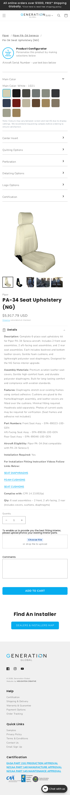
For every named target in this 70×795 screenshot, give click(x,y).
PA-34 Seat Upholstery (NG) (20, 40)
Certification (13, 697)
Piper (5, 35)
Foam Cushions (14, 479)
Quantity (6, 513)
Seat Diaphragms (16, 473)
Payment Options (16, 709)
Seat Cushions (14, 486)
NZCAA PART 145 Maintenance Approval (34, 771)
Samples (11, 730)
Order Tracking (15, 713)
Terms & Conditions (17, 738)
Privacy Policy (14, 734)
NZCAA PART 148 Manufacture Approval (34, 767)
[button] (4, 15)
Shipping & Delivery (17, 701)
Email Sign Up (14, 746)
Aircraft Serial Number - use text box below (29, 62)
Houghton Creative (26, 681)
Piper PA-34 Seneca (26, 35)
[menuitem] (7, 282)
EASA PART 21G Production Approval (32, 763)
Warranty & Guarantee (19, 705)
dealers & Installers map (35, 625)
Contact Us (13, 742)
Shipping (6, 320)
